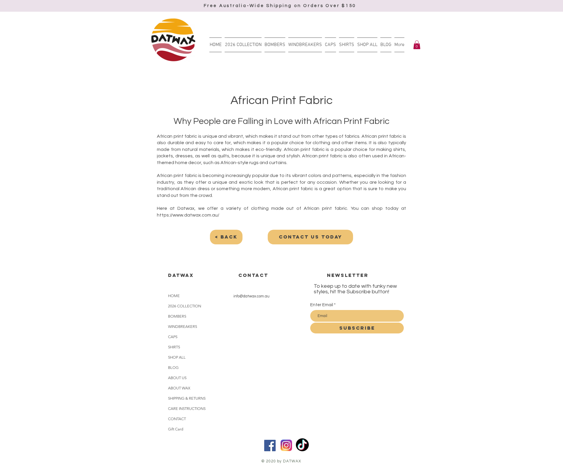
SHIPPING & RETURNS (187, 398)
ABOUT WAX (179, 388)
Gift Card (175, 429)
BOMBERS (177, 316)
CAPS (172, 337)
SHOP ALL (177, 357)
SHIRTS (174, 347)
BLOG (173, 367)
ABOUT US (177, 378)
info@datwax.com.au (251, 296)
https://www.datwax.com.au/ (188, 215)
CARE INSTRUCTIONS (187, 408)
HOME (174, 296)
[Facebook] (270, 445)
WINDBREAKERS (182, 326)
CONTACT (177, 419)
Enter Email (321, 305)
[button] (416, 44)
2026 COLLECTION (184, 306)
